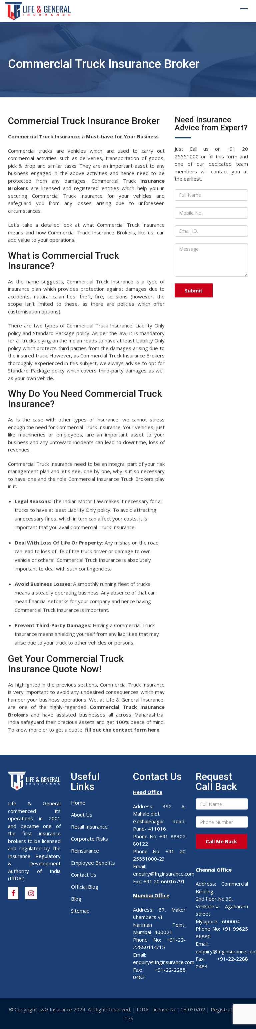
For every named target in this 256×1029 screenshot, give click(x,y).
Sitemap (80, 910)
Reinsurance (85, 850)
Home (78, 802)
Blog (76, 898)
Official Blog (84, 886)
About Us (81, 814)
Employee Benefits (93, 862)
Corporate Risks (89, 838)
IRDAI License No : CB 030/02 (171, 1009)
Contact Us (83, 874)
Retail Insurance (89, 826)
